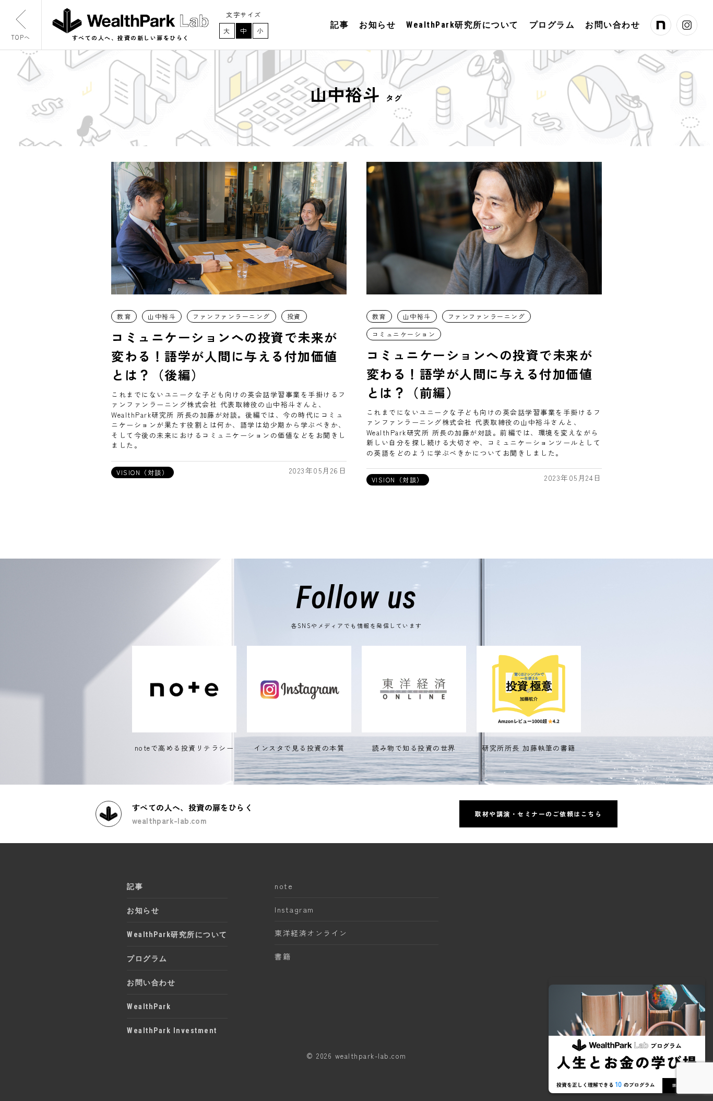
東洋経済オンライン (311, 933)
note (284, 886)
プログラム (552, 25)
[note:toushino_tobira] (660, 25)
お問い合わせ (612, 25)
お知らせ (377, 25)
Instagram (294, 909)
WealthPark (149, 1006)
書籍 (283, 956)
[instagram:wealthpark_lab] (686, 25)
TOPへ (21, 37)
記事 (339, 25)
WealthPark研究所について (462, 25)
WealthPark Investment (172, 1030)
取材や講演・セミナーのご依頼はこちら (538, 813)
